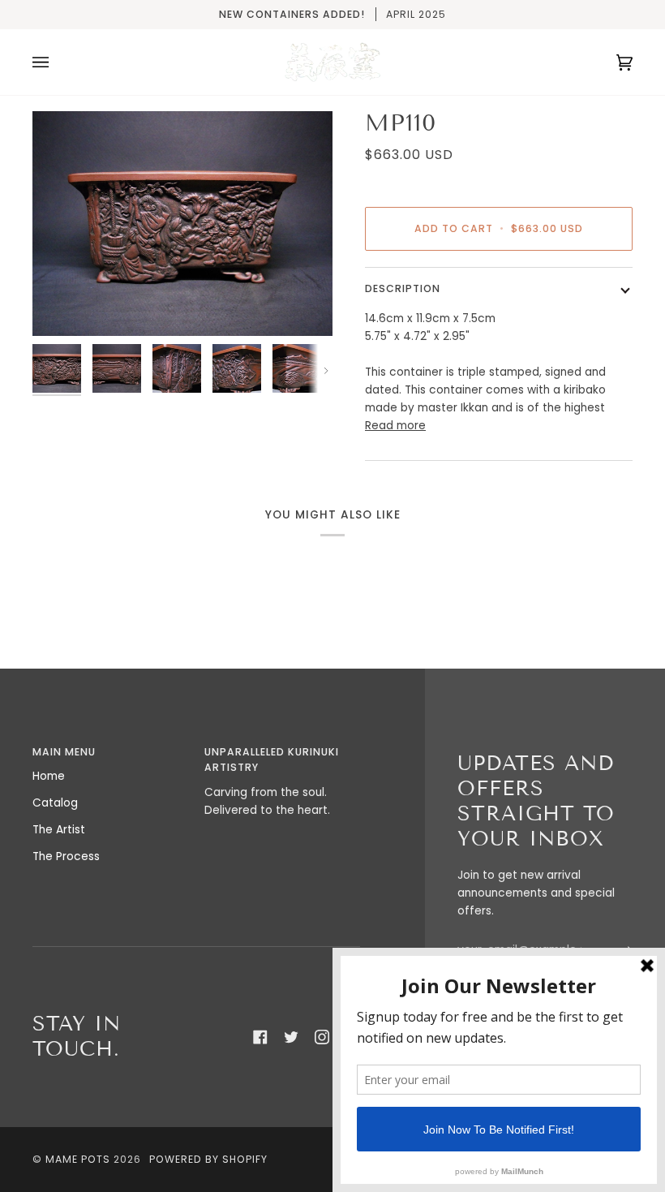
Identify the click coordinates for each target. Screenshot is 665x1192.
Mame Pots (77, 1159)
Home (48, 776)
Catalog (55, 803)
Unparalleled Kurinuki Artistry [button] (271, 760)
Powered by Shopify (208, 1159)
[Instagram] (322, 1037)
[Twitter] (291, 1037)
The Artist (58, 829)
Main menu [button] (64, 752)
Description (402, 288)
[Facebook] (260, 1037)
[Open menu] (56, 62)
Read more (395, 425)
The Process (66, 856)
